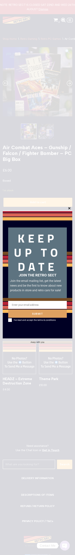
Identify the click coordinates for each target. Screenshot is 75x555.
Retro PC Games (51, 38)
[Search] (63, 20)
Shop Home (10, 38)
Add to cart (38, 202)
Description (10, 235)
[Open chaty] (65, 545)
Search (65, 464)
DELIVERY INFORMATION (37, 478)
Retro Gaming (28, 38)
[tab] (10, 235)
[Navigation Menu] (70, 20)
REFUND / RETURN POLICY (37, 506)
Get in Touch (50, 450)
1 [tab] (35, 121)
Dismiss (43, 9)
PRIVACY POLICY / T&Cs (37, 521)
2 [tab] (40, 121)
